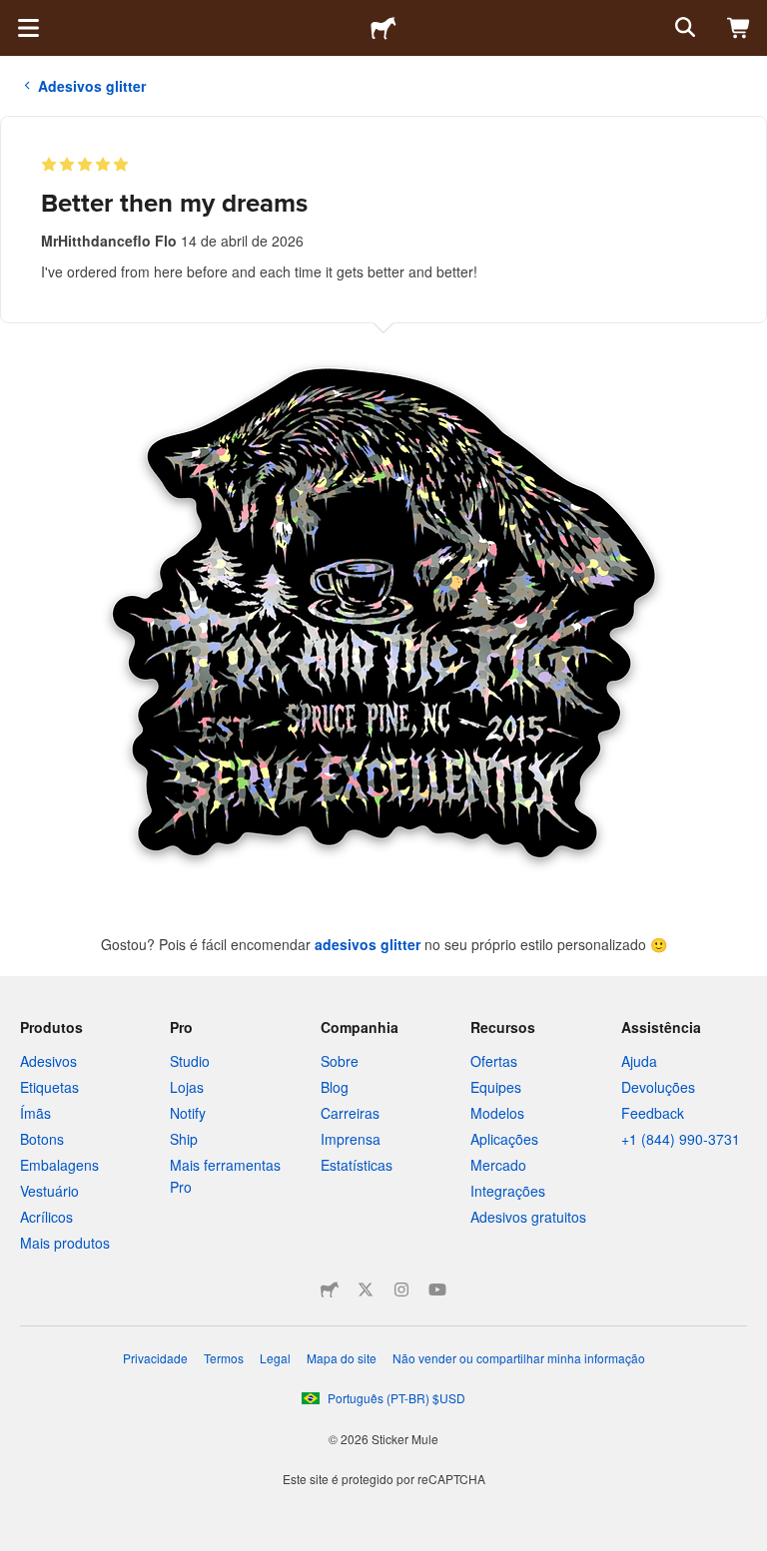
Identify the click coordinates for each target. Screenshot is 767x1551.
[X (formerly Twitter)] (366, 1289)
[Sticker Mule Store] (330, 1289)
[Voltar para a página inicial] (383, 28)
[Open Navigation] (28, 28)
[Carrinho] (739, 28)
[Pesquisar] (683, 28)
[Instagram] (401, 1289)
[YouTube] (437, 1289)
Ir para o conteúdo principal (15, 15)
